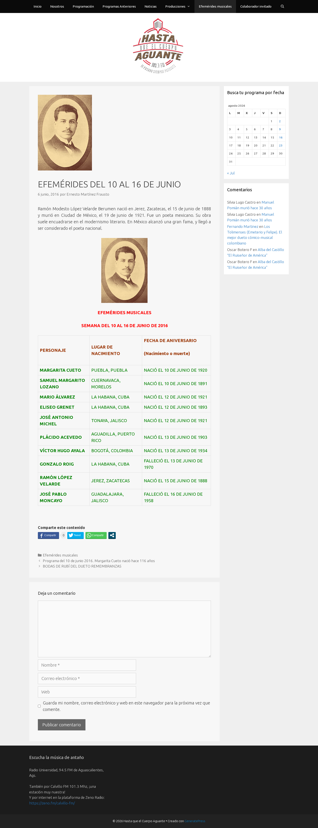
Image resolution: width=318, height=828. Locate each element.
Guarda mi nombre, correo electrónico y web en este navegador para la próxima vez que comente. (126, 706)
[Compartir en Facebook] (48, 535)
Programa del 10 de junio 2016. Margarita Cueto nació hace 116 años (99, 561)
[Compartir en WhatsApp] (96, 535)
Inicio (38, 6)
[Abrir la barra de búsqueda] (282, 6)
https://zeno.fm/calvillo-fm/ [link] (52, 803)
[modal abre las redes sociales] (112, 535)
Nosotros (57, 6)
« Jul (231, 173)
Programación (83, 6)
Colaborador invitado (255, 6)
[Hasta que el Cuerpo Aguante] (159, 46)
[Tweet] (75, 535)
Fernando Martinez (242, 226)
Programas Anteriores (119, 6)
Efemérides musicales (215, 6)
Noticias (151, 6)
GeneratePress (195, 821)
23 (281, 145)
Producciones (175, 6)
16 (281, 137)
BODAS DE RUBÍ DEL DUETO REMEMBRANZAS (82, 566)
